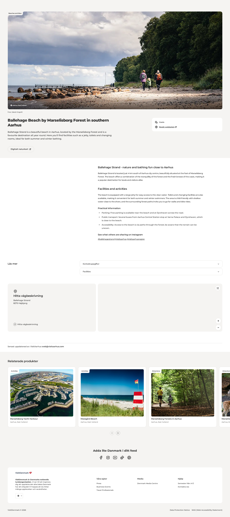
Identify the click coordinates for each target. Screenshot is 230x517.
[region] (160, 308)
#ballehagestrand (106, 239)
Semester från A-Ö (186, 483)
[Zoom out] (218, 327)
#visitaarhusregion (136, 239)
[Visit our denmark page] (101, 457)
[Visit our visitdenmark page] (115, 457)
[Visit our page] (108, 457)
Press (99, 483)
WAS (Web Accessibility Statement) (207, 510)
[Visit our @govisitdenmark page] (122, 457)
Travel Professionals (105, 490)
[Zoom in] (218, 321)
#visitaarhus (121, 239)
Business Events (104, 487)
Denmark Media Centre (147, 483)
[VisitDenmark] (23, 473)
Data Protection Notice (180, 510)
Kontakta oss (183, 487)
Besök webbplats (166, 127)
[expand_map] (217, 288)
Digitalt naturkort (19, 149)
